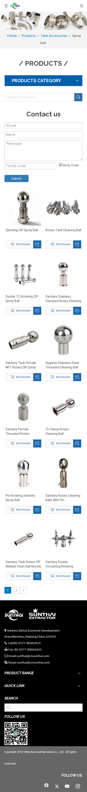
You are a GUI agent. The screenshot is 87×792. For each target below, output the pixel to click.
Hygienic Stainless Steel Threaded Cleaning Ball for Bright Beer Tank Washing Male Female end (62, 365)
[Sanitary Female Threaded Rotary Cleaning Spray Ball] (23, 406)
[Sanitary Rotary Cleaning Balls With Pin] (63, 473)
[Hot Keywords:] (78, 97)
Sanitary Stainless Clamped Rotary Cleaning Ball (63, 299)
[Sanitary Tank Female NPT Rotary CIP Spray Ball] (23, 340)
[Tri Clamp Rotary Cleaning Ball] (63, 406)
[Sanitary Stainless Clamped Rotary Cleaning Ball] (63, 274)
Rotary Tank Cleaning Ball (63, 230)
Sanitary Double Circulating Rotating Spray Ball (59, 564)
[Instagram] (77, 786)
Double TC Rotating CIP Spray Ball (22, 299)
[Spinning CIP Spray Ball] (23, 207)
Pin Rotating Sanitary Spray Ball (20, 498)
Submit (16, 178)
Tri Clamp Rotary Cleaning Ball (57, 431)
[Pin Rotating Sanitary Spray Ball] (23, 473)
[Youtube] (67, 786)
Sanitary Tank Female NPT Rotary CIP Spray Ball (21, 365)
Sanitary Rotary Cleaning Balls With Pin (63, 498)
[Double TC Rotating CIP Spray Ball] (23, 274)
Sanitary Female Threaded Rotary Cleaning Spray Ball (19, 431)
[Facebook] (46, 786)
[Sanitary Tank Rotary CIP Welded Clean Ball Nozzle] (23, 539)
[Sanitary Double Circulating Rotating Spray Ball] (63, 539)
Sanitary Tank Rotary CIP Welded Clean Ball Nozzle (23, 564)
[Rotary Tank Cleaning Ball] (63, 207)
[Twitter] (56, 786)
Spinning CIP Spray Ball (22, 230)
